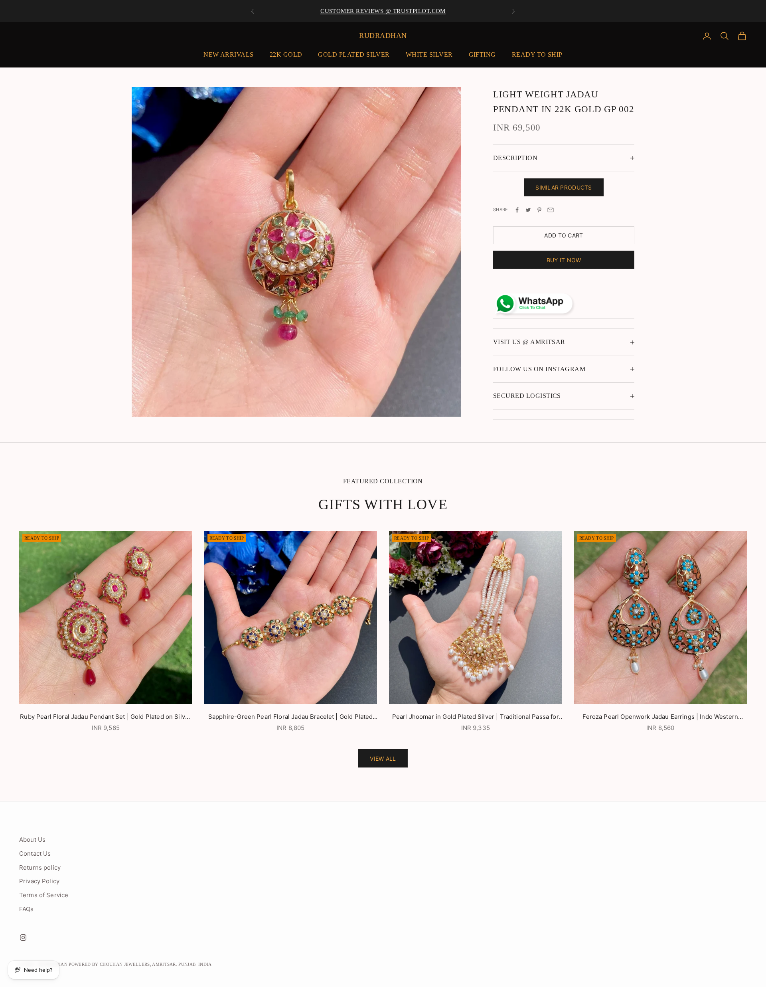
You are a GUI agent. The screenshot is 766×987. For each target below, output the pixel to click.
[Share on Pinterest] (539, 210)
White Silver (429, 54)
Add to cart (563, 235)
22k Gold (286, 54)
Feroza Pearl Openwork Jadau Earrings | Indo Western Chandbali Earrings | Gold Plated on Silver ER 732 (660, 717)
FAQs (26, 909)
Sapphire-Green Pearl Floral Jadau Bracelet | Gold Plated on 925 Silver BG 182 (290, 717)
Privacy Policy (39, 881)
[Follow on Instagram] (23, 938)
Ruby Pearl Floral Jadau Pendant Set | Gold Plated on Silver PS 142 (105, 717)
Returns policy (40, 867)
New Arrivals (228, 54)
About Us (32, 839)
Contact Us (35, 853)
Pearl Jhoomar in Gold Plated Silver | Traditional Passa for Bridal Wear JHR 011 (475, 717)
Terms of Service (43, 895)
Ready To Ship (537, 54)
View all (383, 758)
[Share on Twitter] (528, 210)
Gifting (482, 54)
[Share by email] (550, 210)
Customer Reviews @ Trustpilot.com (383, 11)
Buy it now (564, 260)
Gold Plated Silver (353, 54)
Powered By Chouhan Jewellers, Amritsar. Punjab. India (140, 964)
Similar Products (563, 187)
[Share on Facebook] (517, 210)
